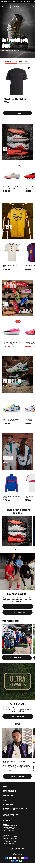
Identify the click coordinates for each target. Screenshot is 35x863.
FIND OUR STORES (17, 657)
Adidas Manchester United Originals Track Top (11, 497)
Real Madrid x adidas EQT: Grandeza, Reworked (14, 762)
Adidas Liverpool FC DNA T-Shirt (15, 99)
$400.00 (6, 191)
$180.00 (6, 423)
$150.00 (6, 500)
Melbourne (6, 835)
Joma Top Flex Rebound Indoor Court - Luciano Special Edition (11, 420)
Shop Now (17, 606)
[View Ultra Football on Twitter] (19, 848)
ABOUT (5, 786)
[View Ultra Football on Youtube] (23, 848)
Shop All (6, 153)
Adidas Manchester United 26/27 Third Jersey (10, 266)
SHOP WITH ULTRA (8, 796)
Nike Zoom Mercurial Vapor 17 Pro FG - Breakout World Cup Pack (11, 343)
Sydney (5, 824)
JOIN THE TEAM (18, 716)
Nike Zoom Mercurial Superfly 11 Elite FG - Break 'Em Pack (10, 187)
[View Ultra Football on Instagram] (12, 848)
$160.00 (6, 269)
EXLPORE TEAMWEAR (17, 612)
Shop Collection (6, 51)
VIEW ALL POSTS (17, 776)
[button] (29, 6)
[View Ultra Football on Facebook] (15, 848)
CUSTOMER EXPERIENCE (9, 791)
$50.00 (6, 102)
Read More (17, 51)
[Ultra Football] (17, 6)
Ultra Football (20, 853)
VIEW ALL (17, 113)
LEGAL (4, 800)
